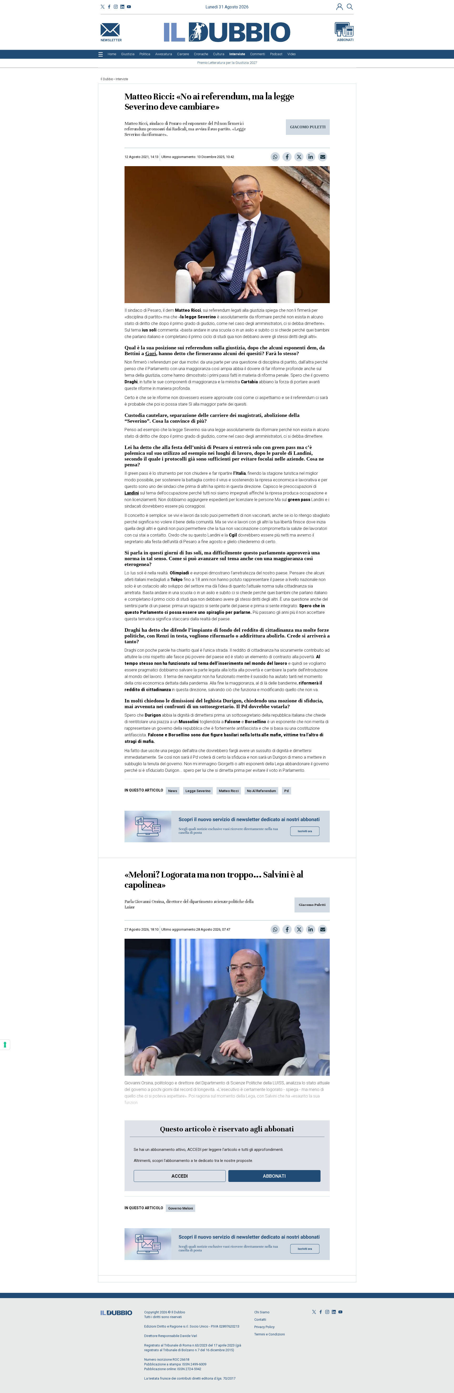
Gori (150, 353)
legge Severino (197, 791)
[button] (340, 7)
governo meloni (180, 1208)
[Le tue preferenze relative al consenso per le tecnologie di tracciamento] (5, 1045)
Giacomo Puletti (312, 905)
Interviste (122, 79)
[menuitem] (112, 54)
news (172, 791)
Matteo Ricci (229, 791)
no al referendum (261, 791)
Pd (286, 791)
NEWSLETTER (111, 39)
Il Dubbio (107, 79)
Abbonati (345, 40)
